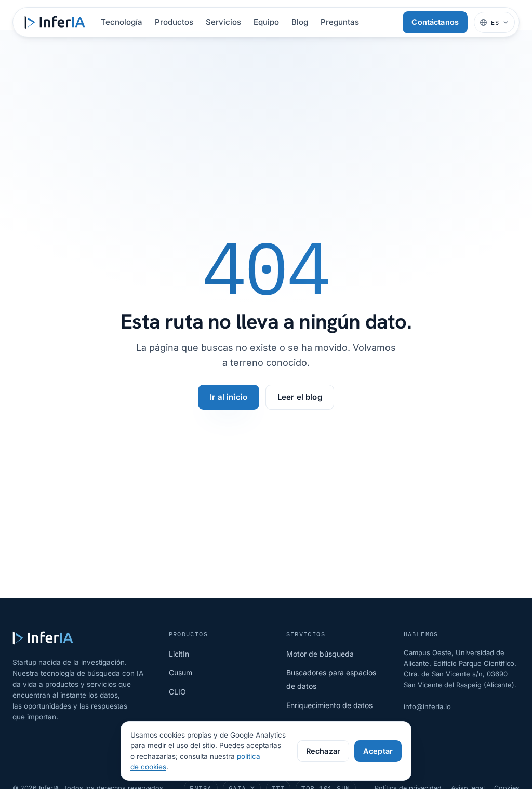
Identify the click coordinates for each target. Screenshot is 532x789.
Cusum (180, 672)
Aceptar (378, 750)
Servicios (223, 22)
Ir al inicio (228, 397)
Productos (174, 22)
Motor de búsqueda (320, 653)
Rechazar (323, 750)
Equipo (266, 22)
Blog (299, 22)
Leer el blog (299, 397)
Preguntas (340, 22)
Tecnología (121, 22)
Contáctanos (435, 22)
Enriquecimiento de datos (329, 705)
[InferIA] (54, 22)
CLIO (177, 691)
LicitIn (179, 653)
